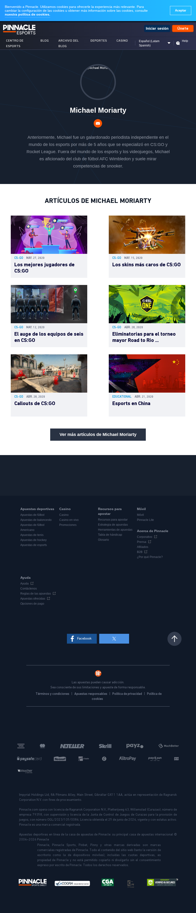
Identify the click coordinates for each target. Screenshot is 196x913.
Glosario (103, 539)
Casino (122, 40)
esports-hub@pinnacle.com (98, 123)
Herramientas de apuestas (115, 529)
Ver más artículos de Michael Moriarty (98, 434)
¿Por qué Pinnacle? (150, 557)
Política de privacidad (127, 694)
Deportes (98, 40)
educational (121, 396)
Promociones (67, 525)
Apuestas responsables (91, 694)
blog (44, 40)
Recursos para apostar (113, 519)
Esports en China (131, 403)
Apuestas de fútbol (32, 515)
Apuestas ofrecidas (32, 598)
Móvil (140, 515)
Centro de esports (14, 43)
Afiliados (142, 547)
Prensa (141, 542)
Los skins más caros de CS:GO (146, 264)
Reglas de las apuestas (35, 593)
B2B (139, 552)
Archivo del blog (68, 43)
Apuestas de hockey (33, 540)
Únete (182, 28)
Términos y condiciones (53, 694)
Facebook (84, 638)
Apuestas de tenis (32, 535)
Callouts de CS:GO (34, 403)
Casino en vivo (69, 520)
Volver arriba (174, 639)
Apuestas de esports (33, 545)
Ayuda (24, 583)
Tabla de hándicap (110, 534)
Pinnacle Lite (145, 520)
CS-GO (18, 258)
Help (185, 41)
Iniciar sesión (157, 28)
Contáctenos (28, 588)
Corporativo (144, 537)
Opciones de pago (32, 603)
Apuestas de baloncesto (36, 520)
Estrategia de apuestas (113, 524)
